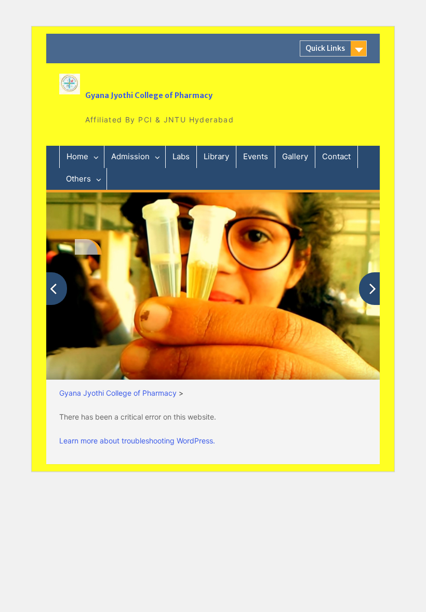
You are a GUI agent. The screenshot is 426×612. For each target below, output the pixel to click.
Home (77, 156)
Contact (336, 156)
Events (255, 156)
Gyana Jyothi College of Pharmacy (148, 95)
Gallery (295, 156)
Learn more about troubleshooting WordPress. (137, 440)
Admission (130, 156)
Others (78, 179)
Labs (181, 156)
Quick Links (325, 48)
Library (216, 156)
